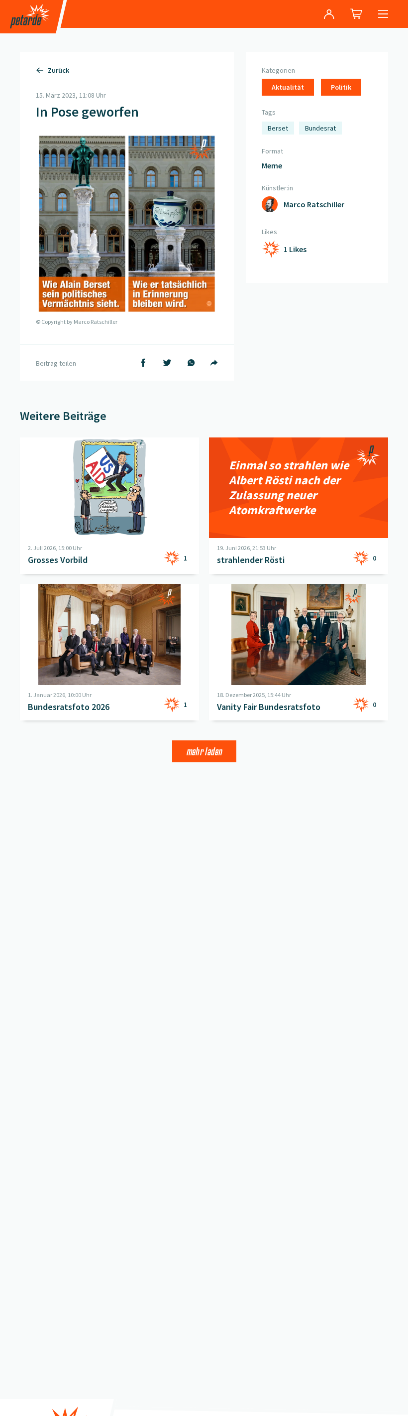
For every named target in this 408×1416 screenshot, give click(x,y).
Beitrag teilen (56, 363)
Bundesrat (320, 128)
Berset (278, 128)
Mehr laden (204, 751)
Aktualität (288, 87)
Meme (272, 165)
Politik (341, 87)
